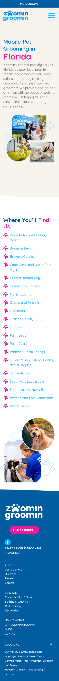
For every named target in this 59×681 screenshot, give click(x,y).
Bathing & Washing (16, 601)
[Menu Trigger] (51, 14)
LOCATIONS (12, 644)
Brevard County (22, 256)
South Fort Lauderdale (27, 381)
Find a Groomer (29, 3)
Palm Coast (18, 344)
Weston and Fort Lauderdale (32, 398)
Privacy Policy (35, 669)
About (9, 565)
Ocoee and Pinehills (24, 302)
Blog (8, 629)
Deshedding (12, 610)
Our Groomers (13, 569)
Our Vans (10, 574)
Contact (11, 633)
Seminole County (22, 373)
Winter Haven (20, 406)
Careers (9, 583)
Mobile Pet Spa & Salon (19, 597)
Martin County (20, 294)
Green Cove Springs (25, 286)
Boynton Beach (22, 248)
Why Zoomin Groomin (20, 624)
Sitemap (9, 674)
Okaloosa (17, 311)
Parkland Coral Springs (27, 352)
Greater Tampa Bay (25, 278)
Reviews (10, 578)
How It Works (14, 620)
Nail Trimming (13, 606)
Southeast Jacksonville (27, 390)
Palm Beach (19, 335)
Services (11, 592)
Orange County (21, 319)
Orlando (16, 327)
